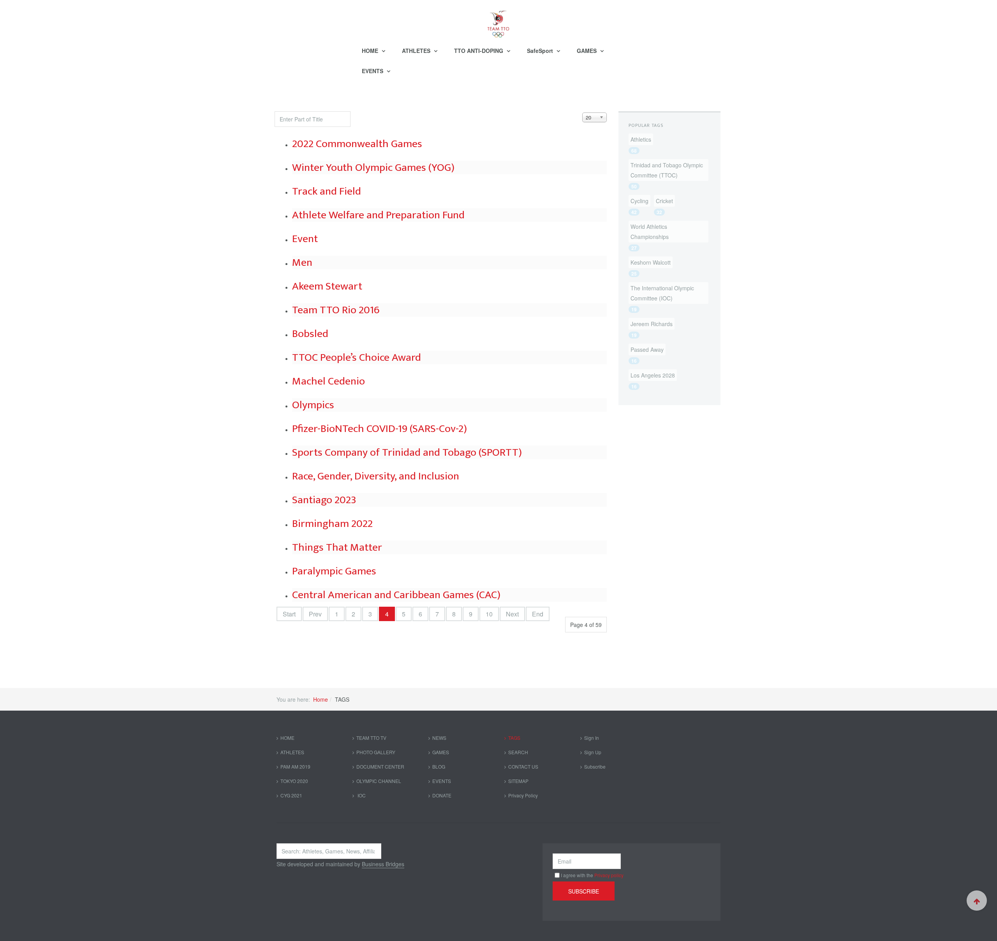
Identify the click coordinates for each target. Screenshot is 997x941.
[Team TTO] (498, 20)
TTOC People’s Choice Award (356, 357)
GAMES (587, 50)
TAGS (514, 737)
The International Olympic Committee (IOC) (662, 293)
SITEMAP (518, 781)
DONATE (441, 795)
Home (320, 699)
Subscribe (595, 766)
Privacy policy (609, 875)
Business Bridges (383, 864)
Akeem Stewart (327, 286)
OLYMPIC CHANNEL (378, 781)
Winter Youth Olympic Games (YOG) (373, 167)
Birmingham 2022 (332, 523)
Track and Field (326, 191)
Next (512, 613)
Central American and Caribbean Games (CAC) (396, 595)
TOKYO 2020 (294, 781)
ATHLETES (417, 50)
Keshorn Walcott (651, 262)
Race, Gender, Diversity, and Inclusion (375, 476)
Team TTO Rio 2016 (336, 310)
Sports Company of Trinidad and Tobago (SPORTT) (407, 452)
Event (305, 239)
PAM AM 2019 (295, 766)
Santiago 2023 (324, 500)
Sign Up (592, 752)
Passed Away (647, 349)
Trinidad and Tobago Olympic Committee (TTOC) (667, 170)
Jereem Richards (652, 324)
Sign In (591, 737)
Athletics (641, 139)
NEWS (439, 737)
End (537, 613)
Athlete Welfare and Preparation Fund (378, 215)
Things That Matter (337, 547)
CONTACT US (523, 766)
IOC (361, 795)
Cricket (664, 201)
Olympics (313, 405)
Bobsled (310, 334)
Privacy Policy (523, 795)
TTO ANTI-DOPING (479, 50)
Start (289, 613)
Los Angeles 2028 (653, 375)
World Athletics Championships (650, 232)
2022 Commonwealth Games (357, 144)
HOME (371, 50)
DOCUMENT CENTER (380, 766)
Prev (315, 613)
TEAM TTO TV (371, 737)
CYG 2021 (291, 795)
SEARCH (518, 752)
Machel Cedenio (328, 381)
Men (302, 262)
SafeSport (541, 50)
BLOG (438, 766)
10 (489, 613)
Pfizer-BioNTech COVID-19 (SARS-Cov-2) (379, 429)
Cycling (639, 201)
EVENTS (373, 71)
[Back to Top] (977, 900)
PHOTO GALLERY (375, 752)
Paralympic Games (334, 571)
